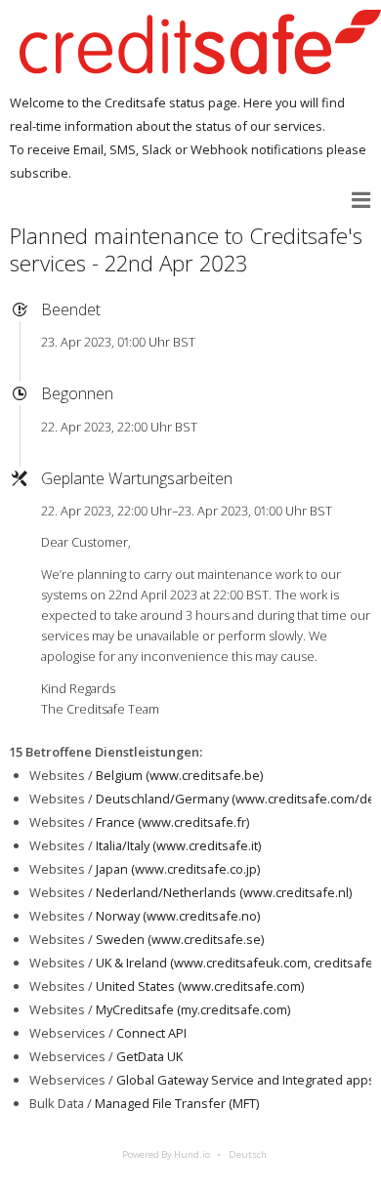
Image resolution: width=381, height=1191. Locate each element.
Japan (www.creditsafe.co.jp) (178, 869)
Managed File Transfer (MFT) (177, 1103)
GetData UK (149, 1056)
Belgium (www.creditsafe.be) (179, 775)
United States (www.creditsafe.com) (200, 986)
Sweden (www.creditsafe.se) (180, 939)
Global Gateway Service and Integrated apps (245, 1079)
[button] (361, 200)
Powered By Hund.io (166, 1154)
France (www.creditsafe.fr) (172, 822)
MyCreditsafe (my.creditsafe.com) (193, 1009)
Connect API (151, 1033)
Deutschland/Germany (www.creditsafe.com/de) (237, 798)
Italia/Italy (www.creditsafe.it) (178, 845)
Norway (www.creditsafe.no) (178, 915)
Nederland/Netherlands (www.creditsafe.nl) (224, 892)
